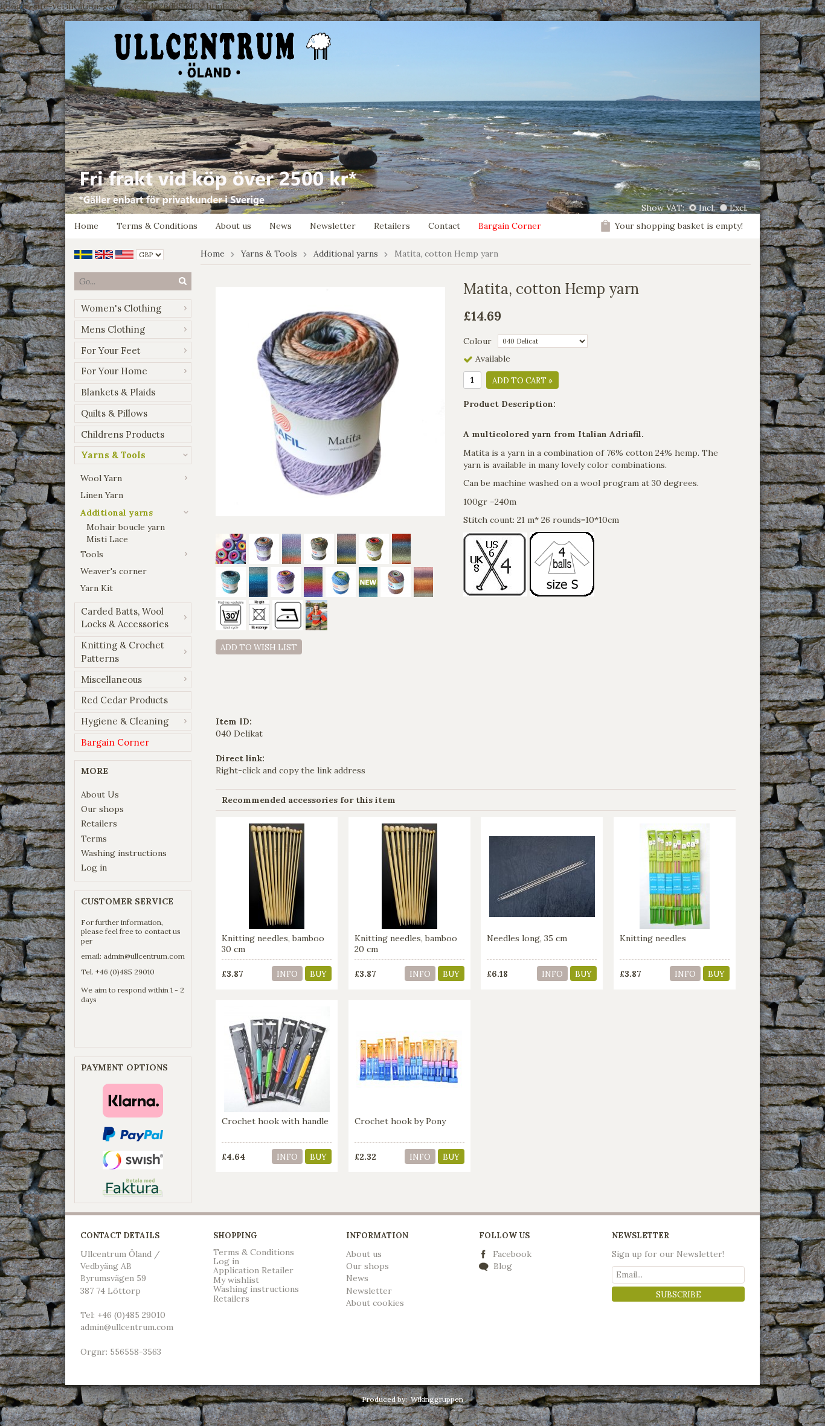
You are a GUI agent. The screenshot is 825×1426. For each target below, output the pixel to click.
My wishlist (236, 1279)
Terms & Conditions (157, 225)
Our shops (102, 809)
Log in (94, 867)
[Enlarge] (330, 400)
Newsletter (333, 225)
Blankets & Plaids (118, 392)
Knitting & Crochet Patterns (122, 651)
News (280, 225)
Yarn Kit (96, 588)
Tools (91, 554)
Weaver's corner (113, 571)
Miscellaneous (111, 679)
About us (233, 225)
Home (86, 225)
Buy (318, 974)
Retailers (392, 225)
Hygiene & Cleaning (125, 721)
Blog (501, 1266)
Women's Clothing (121, 308)
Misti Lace (107, 539)
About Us (100, 794)
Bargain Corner (509, 225)
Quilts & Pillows (114, 413)
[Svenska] (83, 253)
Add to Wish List (258, 647)
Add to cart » (522, 381)
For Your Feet (111, 350)
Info (287, 974)
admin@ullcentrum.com (144, 956)
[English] (104, 253)
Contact (444, 225)
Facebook (512, 1254)
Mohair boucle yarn (125, 527)
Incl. (707, 207)
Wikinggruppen (437, 1399)
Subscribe (678, 1295)
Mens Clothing (113, 329)
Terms (94, 838)
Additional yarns (116, 512)
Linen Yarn (101, 495)
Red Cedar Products (124, 700)
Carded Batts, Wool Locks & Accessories (125, 618)
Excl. (739, 207)
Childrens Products (122, 434)
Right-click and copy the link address (290, 770)
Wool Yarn (101, 478)
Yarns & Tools (113, 455)
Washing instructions (124, 853)
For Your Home (114, 371)
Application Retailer (253, 1270)
